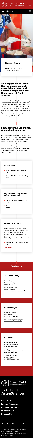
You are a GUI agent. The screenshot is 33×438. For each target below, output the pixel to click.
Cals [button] (30, 3)
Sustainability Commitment (22, 433)
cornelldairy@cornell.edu (17, 291)
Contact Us (6, 414)
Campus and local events (14, 200)
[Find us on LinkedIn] (13, 424)
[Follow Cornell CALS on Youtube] (23, 424)
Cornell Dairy (7, 11)
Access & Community (11, 407)
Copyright (3, 429)
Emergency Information (7, 435)
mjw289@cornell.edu (11, 359)
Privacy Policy (11, 429)
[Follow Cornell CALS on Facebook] (2, 424)
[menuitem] (30, 4)
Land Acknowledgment (7, 433)
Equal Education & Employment (9, 431)
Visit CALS (6, 400)
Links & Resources (5, 418)
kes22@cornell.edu (10, 346)
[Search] (27, 5)
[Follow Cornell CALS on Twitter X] (18, 424)
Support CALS (7, 410)
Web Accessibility (21, 429)
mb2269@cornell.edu (11, 316)
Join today (8, 247)
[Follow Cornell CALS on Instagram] (7, 424)
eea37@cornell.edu (10, 352)
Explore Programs (9, 404)
